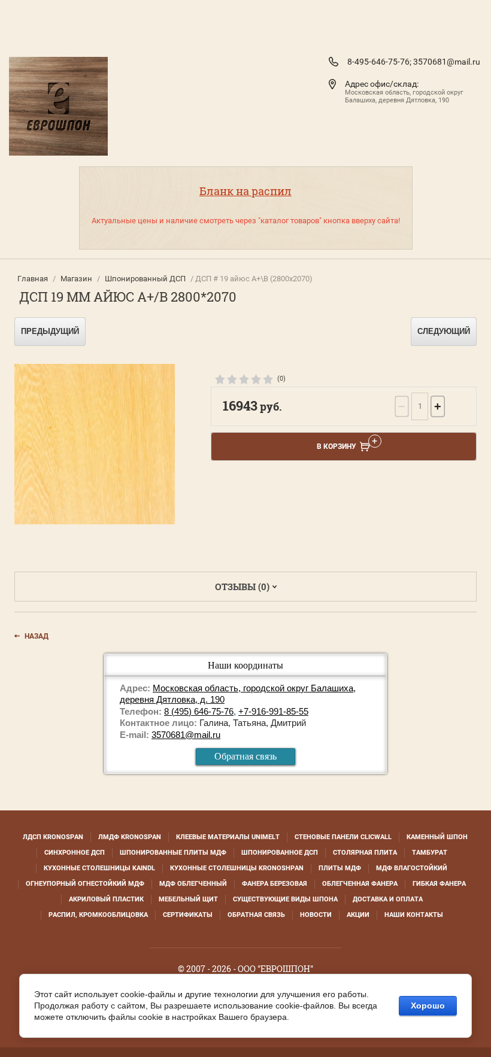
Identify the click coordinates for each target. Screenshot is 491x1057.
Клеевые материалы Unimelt (228, 837)
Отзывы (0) (242, 587)
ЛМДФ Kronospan (129, 837)
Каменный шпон (437, 837)
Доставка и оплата (388, 899)
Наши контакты (413, 915)
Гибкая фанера (439, 884)
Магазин (76, 278)
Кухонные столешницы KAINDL (99, 868)
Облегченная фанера (360, 884)
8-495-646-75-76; (379, 61)
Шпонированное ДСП (279, 852)
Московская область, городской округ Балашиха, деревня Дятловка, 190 (404, 96)
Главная (32, 278)
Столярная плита (365, 852)
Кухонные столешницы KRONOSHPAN (237, 868)
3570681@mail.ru (446, 61)
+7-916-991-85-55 (273, 711)
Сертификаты (188, 915)
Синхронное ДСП (74, 852)
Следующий (443, 331)
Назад (37, 636)
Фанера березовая (274, 884)
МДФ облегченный (193, 884)
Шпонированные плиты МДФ (173, 852)
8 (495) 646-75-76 (199, 711)
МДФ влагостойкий (411, 868)
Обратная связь (245, 756)
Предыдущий (50, 331)
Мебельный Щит (188, 899)
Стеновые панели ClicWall (343, 837)
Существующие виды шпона (285, 899)
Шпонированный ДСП (145, 278)
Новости (316, 915)
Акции (358, 915)
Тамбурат (429, 852)
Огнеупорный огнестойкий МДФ (85, 884)
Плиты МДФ (340, 868)
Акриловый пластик (106, 899)
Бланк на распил (245, 191)
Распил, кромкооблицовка (98, 915)
